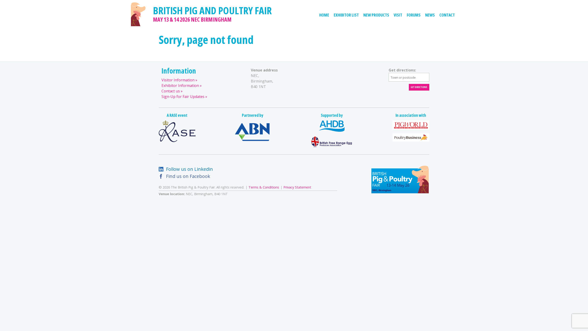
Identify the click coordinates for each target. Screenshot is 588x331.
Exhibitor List (346, 15)
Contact (447, 15)
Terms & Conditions (264, 187)
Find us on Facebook (188, 176)
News (430, 15)
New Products (376, 15)
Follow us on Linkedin (189, 169)
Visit (398, 15)
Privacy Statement (297, 187)
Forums (414, 15)
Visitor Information (178, 80)
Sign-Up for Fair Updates (182, 96)
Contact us (170, 91)
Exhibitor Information (180, 85)
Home (324, 15)
